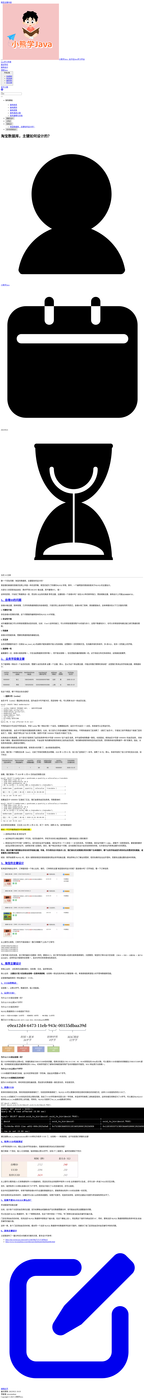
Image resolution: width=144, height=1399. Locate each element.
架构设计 (4, 67)
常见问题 (9, 83)
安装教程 (9, 76)
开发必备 (8, 78)
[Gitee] (2, 89)
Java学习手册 (6, 62)
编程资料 (9, 80)
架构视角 (13, 110)
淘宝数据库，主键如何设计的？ (22, 127)
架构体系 (13, 105)
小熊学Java (5, 285)
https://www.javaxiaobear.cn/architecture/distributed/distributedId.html (30, 1242)
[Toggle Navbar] (2, 96)
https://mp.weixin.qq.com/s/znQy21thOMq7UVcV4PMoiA (26, 1240)
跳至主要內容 (6, 2)
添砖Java (4, 70)
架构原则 (13, 107)
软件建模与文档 (16, 116)
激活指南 (9, 78)
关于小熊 (4, 87)
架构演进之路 (15, 113)
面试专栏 (4, 65)
